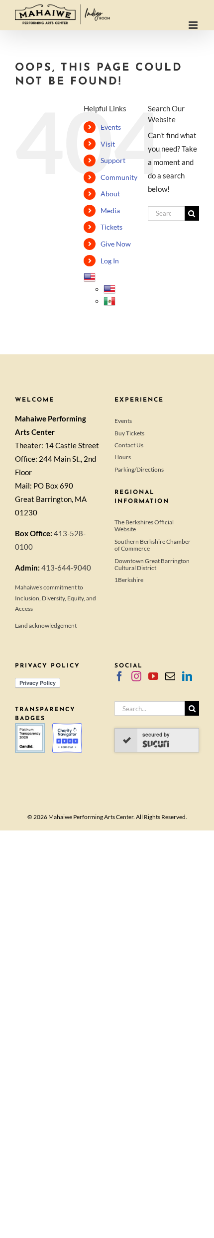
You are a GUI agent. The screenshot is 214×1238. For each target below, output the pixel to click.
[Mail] (170, 676)
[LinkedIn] (187, 676)
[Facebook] (119, 676)
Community (119, 177)
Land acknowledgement (46, 625)
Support (113, 160)
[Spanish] (109, 301)
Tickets (111, 227)
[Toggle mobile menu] (194, 25)
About (110, 193)
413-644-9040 (66, 567)
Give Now (116, 244)
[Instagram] (136, 676)
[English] (90, 277)
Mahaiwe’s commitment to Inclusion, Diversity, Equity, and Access (55, 597)
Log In (110, 260)
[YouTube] (153, 676)
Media (110, 210)
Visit (108, 144)
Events (111, 127)
